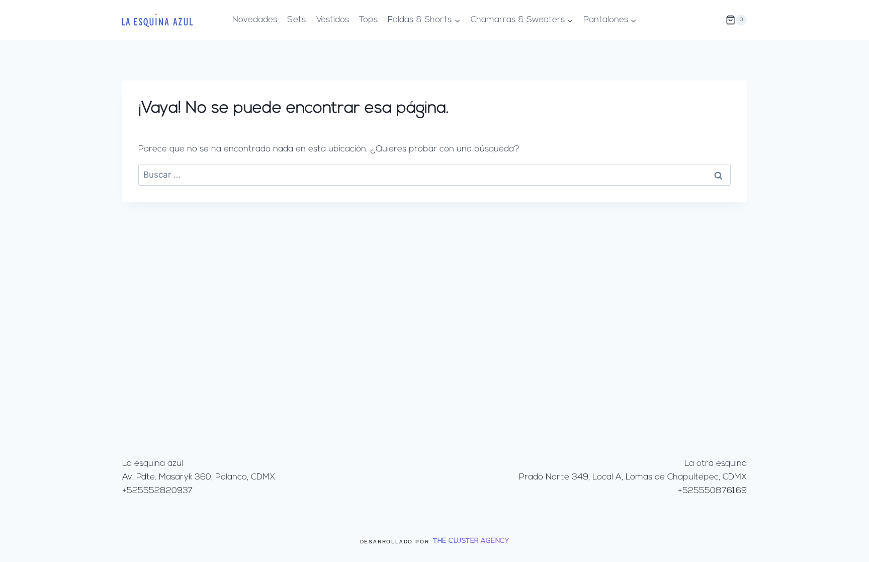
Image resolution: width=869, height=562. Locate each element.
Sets (296, 20)
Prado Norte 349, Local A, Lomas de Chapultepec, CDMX (633, 477)
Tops (368, 20)
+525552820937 (157, 491)
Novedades (254, 20)
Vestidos (332, 20)
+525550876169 (712, 491)
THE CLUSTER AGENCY (471, 541)
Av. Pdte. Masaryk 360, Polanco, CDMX (198, 477)
